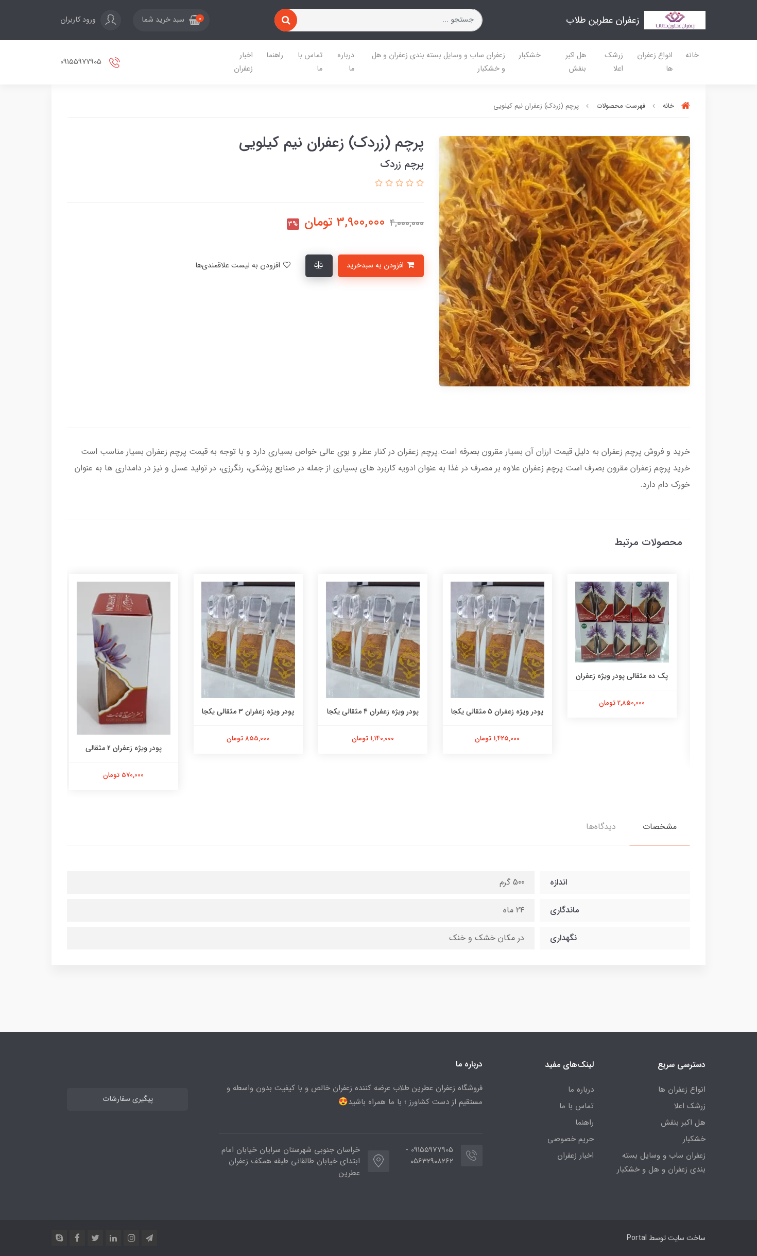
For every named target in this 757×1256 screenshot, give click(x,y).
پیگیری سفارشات (127, 1099)
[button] (171, 20)
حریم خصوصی (570, 1139)
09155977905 (82, 62)
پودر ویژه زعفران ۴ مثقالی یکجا (378, 711)
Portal (637, 1238)
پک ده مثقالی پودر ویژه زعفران (628, 676)
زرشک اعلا (614, 62)
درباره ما (345, 62)
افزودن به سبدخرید (376, 265)
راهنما (274, 55)
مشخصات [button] (660, 826)
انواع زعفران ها (655, 62)
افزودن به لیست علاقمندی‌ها (238, 265)
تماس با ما (310, 62)
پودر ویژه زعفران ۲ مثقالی (129, 748)
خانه (692, 55)
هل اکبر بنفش (575, 62)
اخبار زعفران (243, 62)
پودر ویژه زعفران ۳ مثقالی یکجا (254, 711)
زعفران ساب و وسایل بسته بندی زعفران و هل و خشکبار (438, 62)
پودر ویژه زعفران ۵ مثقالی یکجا (503, 711)
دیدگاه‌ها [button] (601, 826)
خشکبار (530, 55)
